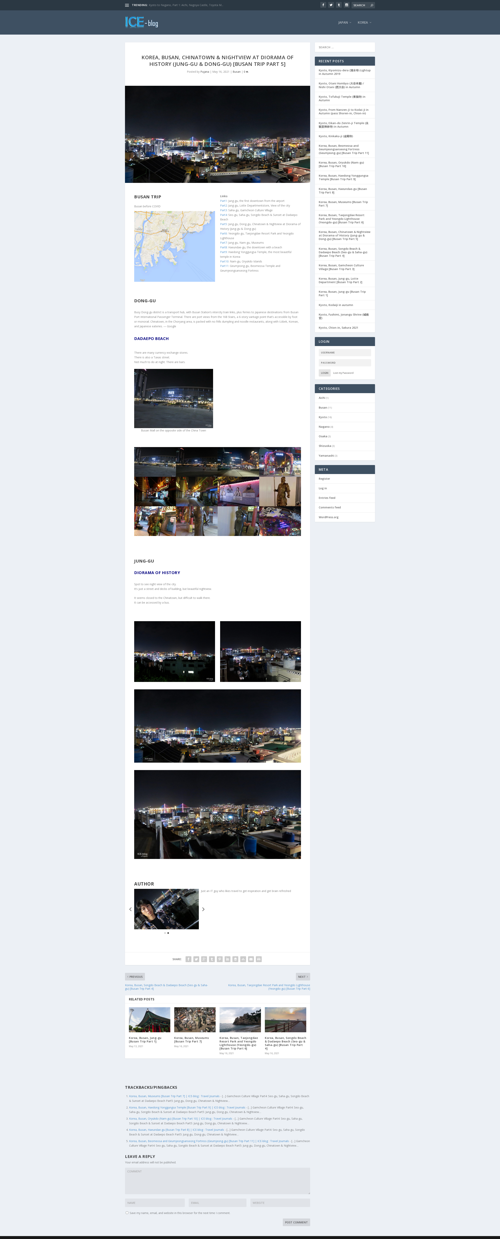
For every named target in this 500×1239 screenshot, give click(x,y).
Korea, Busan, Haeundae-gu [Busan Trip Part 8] (343, 190)
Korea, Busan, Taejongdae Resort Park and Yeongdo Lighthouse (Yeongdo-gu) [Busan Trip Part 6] (239, 1043)
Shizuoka (325, 446)
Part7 (223, 242)
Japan (343, 23)
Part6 (223, 233)
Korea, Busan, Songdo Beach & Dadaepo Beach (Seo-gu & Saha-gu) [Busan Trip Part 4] (285, 1043)
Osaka (323, 436)
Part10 (224, 261)
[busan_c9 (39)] (155, 535)
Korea (363, 23)
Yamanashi (326, 455)
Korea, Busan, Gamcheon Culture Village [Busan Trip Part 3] (341, 267)
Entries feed (327, 498)
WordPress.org (328, 517)
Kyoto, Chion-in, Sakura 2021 (338, 327)
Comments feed (330, 507)
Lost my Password (343, 373)
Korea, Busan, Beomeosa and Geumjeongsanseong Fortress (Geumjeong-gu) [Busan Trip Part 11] (344, 149)
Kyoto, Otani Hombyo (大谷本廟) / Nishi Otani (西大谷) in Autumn (341, 85)
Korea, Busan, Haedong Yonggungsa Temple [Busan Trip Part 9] (343, 177)
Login (324, 373)
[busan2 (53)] (197, 505)
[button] (130, 909)
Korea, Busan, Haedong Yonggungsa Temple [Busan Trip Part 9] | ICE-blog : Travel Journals (187, 1107)
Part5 (223, 224)
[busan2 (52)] (280, 476)
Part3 (223, 210)
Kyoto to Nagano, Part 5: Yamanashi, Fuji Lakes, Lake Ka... (186, 5)
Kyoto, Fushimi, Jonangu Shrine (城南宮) (344, 316)
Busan (237, 71)
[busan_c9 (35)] (238, 476)
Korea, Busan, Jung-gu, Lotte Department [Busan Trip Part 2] (340, 280)
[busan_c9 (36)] (238, 505)
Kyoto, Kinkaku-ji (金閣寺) (336, 136)
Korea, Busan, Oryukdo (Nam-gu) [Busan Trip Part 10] (341, 164)
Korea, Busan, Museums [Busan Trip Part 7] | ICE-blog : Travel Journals (174, 1096)
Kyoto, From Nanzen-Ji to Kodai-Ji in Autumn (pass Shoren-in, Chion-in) (344, 111)
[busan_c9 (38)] (280, 505)
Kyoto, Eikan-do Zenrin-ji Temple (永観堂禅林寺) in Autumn (344, 124)
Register (324, 478)
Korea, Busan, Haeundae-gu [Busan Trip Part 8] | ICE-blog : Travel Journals (176, 1130)
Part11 (224, 266)
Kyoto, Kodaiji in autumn (336, 305)
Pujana (204, 71)
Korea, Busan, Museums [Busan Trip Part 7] (191, 1039)
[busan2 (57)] (238, 535)
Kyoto (323, 417)
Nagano (324, 427)
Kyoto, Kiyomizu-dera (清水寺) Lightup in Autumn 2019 (345, 72)
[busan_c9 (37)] (155, 505)
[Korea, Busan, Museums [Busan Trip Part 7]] (195, 1019)
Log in (323, 488)
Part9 (223, 252)
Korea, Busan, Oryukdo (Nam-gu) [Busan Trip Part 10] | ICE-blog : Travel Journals (180, 1118)
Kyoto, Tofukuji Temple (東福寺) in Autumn (342, 98)
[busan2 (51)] (155, 476)
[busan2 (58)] (280, 535)
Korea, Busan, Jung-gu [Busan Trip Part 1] (145, 1039)
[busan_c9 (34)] (197, 476)
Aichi (322, 398)
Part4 (223, 215)
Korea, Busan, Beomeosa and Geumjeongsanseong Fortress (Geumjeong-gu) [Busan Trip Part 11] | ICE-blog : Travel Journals (209, 1141)
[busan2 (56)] (197, 535)
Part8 (223, 247)
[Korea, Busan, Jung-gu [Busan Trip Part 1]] (149, 1019)
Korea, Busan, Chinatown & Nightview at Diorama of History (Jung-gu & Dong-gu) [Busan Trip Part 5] (344, 235)
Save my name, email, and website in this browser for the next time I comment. (180, 1213)
